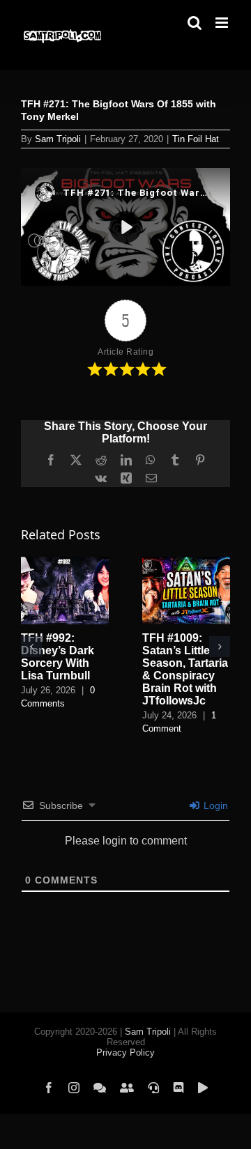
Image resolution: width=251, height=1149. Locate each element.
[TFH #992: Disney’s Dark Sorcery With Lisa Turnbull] (65, 563)
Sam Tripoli (58, 139)
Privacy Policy (125, 1052)
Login (214, 805)
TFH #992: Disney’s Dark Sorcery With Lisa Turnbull (57, 656)
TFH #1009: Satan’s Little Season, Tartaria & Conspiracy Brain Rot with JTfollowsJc (185, 669)
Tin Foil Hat (195, 139)
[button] (31, 646)
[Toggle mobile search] (194, 22)
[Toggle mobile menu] (222, 22)
